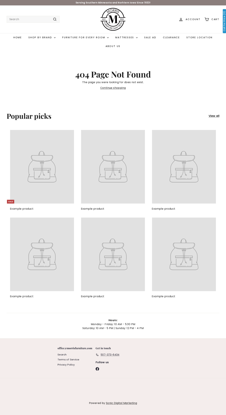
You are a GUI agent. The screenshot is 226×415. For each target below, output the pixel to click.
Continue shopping (113, 88)
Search (62, 354)
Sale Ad (150, 37)
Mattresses (125, 37)
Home (17, 37)
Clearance (171, 37)
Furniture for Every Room (84, 37)
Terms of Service (68, 359)
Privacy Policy (66, 364)
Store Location (199, 37)
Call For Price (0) (224, 21)
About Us (113, 46)
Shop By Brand (40, 37)
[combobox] (33, 19)
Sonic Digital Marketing (121, 403)
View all (214, 116)
